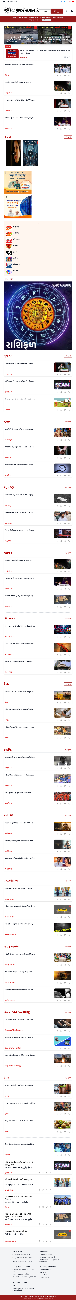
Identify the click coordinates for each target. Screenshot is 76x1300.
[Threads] (67, 1)
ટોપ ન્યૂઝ (8, 440)
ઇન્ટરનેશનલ (9, 899)
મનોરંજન (8, 833)
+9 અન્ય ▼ (46, 20)
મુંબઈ (7, 457)
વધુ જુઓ (68, 137)
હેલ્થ (7, 1096)
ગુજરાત (7, 111)
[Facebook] (61, 2)
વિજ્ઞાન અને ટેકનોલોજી (13, 1030)
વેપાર (7, 702)
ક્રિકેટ (7, 75)
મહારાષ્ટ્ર (8, 505)
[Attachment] (69, 75)
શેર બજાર (8, 637)
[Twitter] (64, 2)
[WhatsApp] (61, 75)
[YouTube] (73, 2)
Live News (23, 57)
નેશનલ (7, 93)
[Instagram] (70, 2)
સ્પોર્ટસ (7, 768)
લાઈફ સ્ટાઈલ (10, 965)
